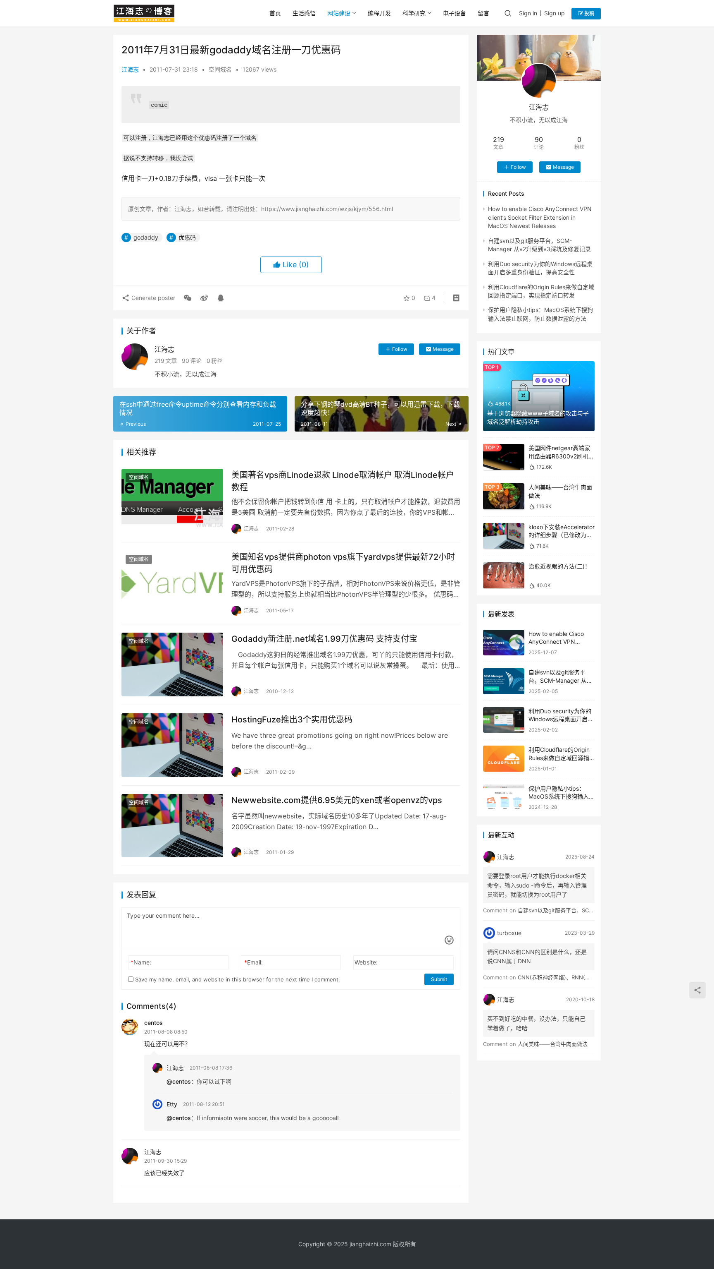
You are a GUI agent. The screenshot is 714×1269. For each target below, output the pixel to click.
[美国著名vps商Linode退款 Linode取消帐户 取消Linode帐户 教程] (172, 501)
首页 (275, 13)
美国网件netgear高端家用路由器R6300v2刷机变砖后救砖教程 (561, 456)
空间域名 (220, 69)
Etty (172, 1104)
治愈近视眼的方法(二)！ (559, 566)
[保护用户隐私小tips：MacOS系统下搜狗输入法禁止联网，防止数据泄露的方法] (503, 797)
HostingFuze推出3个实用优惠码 (291, 719)
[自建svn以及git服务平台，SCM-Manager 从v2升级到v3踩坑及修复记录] (503, 681)
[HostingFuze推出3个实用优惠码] (172, 745)
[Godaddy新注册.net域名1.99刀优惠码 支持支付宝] (172, 664)
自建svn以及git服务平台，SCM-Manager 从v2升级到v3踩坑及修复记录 (560, 680)
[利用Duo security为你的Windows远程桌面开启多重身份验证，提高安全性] (503, 720)
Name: (141, 962)
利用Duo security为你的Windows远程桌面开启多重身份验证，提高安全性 (560, 719)
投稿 (588, 13)
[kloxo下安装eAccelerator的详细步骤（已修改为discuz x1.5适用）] (503, 536)
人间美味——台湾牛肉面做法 (553, 1044)
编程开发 (379, 13)
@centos (179, 1081)
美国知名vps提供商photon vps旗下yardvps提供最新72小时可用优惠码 (343, 563)
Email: (253, 962)
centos (153, 1022)
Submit (439, 979)
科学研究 (414, 13)
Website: (366, 962)
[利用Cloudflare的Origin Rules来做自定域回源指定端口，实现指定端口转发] (503, 759)
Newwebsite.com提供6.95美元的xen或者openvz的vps (336, 800)
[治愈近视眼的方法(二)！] (503, 575)
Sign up (554, 13)
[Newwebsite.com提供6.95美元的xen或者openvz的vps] (172, 826)
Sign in (528, 13)
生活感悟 (304, 13)
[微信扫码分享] (187, 297)
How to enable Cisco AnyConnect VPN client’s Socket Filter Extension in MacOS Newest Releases (540, 217)
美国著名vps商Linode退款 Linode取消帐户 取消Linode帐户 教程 (342, 481)
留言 (483, 13)
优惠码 (187, 237)
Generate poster (152, 297)
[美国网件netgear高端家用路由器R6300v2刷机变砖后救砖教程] (503, 457)
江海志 (130, 69)
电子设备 (454, 13)
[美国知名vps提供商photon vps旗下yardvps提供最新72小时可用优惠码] (172, 582)
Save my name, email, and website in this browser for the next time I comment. (236, 979)
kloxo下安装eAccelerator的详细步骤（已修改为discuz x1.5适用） (561, 535)
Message (443, 349)
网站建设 (338, 13)
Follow (399, 349)
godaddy (145, 237)
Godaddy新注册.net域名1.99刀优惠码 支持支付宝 (324, 639)
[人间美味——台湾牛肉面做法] (503, 496)
